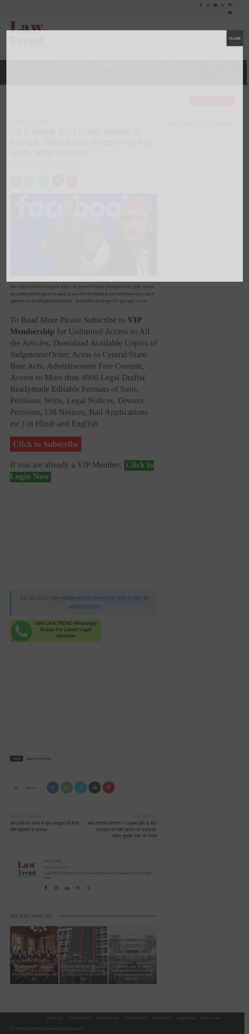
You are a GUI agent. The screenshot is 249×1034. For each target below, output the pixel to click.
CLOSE (234, 38)
